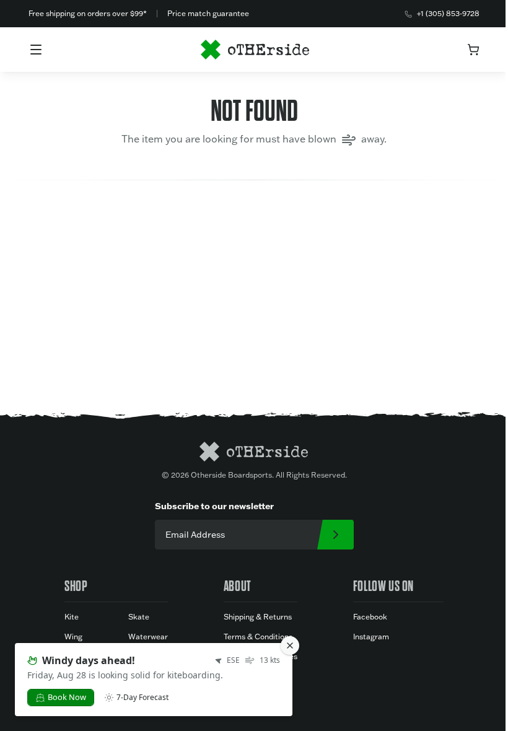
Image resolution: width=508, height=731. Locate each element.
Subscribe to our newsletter (214, 506)
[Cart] (473, 49)
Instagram (371, 636)
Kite (71, 616)
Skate (138, 616)
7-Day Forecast (142, 698)
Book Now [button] (67, 697)
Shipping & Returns (258, 616)
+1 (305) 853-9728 (448, 13)
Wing (73, 636)
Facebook (370, 616)
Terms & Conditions (258, 636)
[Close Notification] (290, 645)
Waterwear (148, 636)
